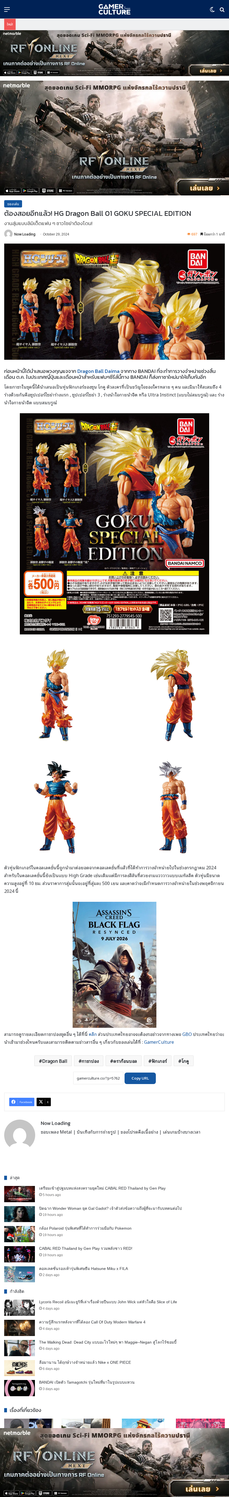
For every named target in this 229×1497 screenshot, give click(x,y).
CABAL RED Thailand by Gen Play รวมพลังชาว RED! (85, 1248)
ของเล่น (13, 204)
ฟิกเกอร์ (159, 1060)
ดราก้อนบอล (125, 1060)
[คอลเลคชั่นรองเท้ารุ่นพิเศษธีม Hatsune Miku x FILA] (19, 1274)
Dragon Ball (54, 1060)
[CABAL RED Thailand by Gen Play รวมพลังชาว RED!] (19, 1254)
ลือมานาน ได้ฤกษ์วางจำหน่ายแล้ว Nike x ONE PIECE (85, 1362)
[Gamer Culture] (114, 9)
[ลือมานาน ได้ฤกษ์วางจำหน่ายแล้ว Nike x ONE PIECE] (19, 1368)
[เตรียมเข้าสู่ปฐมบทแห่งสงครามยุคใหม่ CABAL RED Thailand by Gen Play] (19, 1194)
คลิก (93, 1034)
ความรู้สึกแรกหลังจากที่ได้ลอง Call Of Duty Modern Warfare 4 (92, 1322)
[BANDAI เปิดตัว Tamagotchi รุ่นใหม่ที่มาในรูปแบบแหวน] (19, 1388)
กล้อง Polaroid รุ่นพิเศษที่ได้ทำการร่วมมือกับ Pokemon (85, 1228)
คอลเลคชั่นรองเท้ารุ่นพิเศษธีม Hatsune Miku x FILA (83, 1268)
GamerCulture (159, 1041)
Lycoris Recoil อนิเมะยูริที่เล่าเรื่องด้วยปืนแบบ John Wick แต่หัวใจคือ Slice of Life (108, 1302)
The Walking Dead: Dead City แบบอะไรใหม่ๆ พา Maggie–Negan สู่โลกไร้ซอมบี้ (107, 1342)
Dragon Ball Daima (98, 371)
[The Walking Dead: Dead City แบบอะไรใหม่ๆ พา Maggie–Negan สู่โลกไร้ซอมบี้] (19, 1348)
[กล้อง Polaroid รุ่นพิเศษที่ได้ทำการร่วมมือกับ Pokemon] (19, 1234)
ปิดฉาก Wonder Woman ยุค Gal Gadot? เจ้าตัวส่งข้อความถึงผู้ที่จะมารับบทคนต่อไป (110, 1208)
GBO (187, 1034)
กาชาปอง (90, 1060)
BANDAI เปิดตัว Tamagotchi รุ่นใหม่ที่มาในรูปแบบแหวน (87, 1382)
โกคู (185, 1060)
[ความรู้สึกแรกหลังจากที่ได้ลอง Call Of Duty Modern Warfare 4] (19, 1328)
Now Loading (24, 234)
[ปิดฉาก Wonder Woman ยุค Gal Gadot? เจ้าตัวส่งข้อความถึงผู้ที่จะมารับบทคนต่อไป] (19, 1214)
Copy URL (140, 1078)
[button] (114, 53)
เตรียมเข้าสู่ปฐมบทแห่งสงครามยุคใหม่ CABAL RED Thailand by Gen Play (102, 1188)
